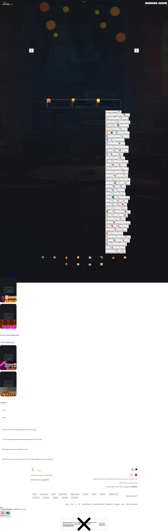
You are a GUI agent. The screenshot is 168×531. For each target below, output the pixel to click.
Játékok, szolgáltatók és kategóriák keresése (53, 112)
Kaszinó (54, 3)
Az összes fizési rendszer (131, 495)
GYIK (79, 504)
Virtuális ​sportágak (86, 3)
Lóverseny (76, 3)
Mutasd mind (14, 274)
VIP (75, 504)
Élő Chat (134, 486)
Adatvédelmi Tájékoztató (86, 504)
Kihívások (118, 3)
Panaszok (123, 504)
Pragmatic (4, 410)
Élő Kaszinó (62, 3)
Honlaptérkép (117, 504)
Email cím (127, 486)
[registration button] (34, 494)
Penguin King (4, 417)
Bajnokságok (110, 3)
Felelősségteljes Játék (109, 504)
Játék (14, 285)
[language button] (132, 469)
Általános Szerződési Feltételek (98, 504)
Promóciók (96, 3)
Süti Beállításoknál (68, 525)
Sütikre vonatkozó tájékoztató (131, 504)
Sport (69, 3)
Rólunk (72, 504)
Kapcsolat (67, 504)
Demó (13, 291)
